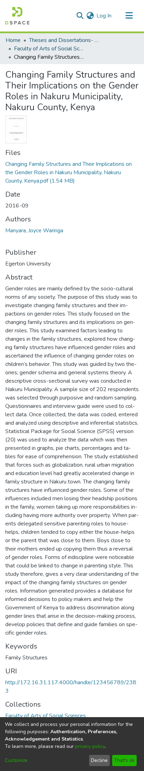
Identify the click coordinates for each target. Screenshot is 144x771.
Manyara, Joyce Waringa (34, 230)
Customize (16, 760)
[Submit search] (79, 16)
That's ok (124, 760)
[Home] (17, 15)
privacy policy (90, 746)
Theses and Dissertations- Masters (64, 40)
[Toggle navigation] (129, 15)
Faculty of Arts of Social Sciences (49, 48)
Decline (99, 760)
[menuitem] (90, 16)
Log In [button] (104, 16)
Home (13, 40)
